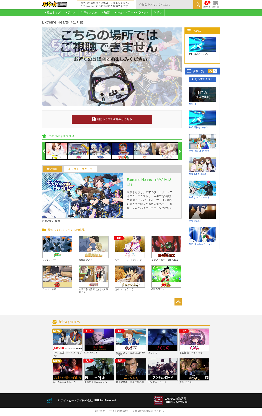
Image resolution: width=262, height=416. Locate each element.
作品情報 (52, 169)
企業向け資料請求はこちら (148, 411)
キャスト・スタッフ (80, 169)
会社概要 (99, 411)
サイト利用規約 (118, 411)
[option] (57, 151)
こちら (84, 6)
